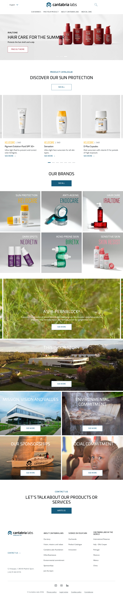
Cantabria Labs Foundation (53, 550)
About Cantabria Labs (70, 12)
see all (61, 183)
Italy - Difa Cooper (100, 544)
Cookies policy (76, 592)
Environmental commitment (54, 560)
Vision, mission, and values (53, 544)
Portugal (96, 550)
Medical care (86, 12)
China (95, 565)
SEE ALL (61, 87)
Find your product (51, 12)
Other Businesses (50, 555)
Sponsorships (49, 565)
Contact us (13, 553)
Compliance (88, 592)
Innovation (72, 550)
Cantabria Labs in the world (103, 533)
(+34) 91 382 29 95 (14, 572)
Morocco (96, 555)
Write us (61, 510)
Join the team (48, 571)
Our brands (36, 12)
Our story (47, 539)
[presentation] (3, 30)
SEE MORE (61, 327)
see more (92, 428)
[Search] (96, 4)
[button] (57, 56)
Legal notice (63, 592)
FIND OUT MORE (18, 49)
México (95, 560)
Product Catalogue (75, 544)
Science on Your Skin (77, 533)
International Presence (101, 539)
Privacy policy (52, 592)
